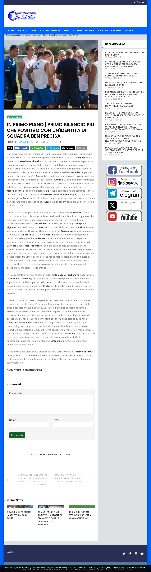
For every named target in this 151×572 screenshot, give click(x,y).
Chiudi (129, 569)
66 (42, 509)
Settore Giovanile (83, 30)
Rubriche (102, 30)
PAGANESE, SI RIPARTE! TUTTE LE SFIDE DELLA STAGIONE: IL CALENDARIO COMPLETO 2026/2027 (124, 94)
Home (11, 30)
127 (73, 509)
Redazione (12, 142)
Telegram (54, 148)
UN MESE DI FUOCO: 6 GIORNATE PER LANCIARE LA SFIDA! (124, 83)
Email (83, 148)
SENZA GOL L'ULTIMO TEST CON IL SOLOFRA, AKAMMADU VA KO (80, 515)
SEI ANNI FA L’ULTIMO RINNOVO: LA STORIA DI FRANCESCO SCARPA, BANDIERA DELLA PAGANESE (50, 518)
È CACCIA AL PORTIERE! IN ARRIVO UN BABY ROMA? (19, 515)
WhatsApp (38, 148)
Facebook (22, 148)
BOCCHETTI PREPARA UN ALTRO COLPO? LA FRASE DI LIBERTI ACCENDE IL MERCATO (124, 115)
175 (12, 509)
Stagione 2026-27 (50, 30)
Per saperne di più (117, 569)
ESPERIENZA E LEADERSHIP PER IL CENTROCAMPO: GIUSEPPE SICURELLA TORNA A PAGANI (124, 150)
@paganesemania (26, 142)
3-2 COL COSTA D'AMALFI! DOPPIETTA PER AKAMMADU (119, 104)
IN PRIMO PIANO (14, 117)
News (67, 30)
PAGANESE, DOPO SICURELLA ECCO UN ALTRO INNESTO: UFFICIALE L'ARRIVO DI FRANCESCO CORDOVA (123, 127)
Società (22, 30)
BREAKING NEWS (115, 44)
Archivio (130, 30)
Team (33, 30)
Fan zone (116, 30)
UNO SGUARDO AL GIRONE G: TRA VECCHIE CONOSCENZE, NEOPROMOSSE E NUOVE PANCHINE (123, 138)
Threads (69, 148)
